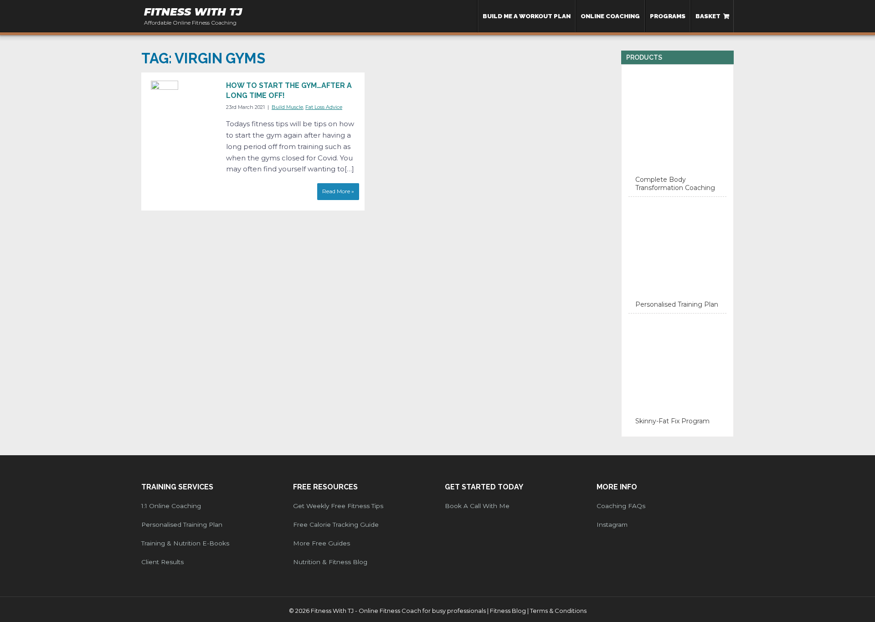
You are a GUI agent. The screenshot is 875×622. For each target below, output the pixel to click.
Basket (708, 16)
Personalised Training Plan (181, 524)
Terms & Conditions (558, 610)
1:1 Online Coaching (171, 505)
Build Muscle (287, 107)
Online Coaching (610, 16)
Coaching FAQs (621, 505)
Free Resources (325, 487)
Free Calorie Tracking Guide (336, 524)
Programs (667, 16)
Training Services (177, 487)
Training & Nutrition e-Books (185, 543)
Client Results (162, 561)
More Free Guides (321, 543)
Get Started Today (484, 487)
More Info (617, 487)
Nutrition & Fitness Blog (330, 561)
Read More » (338, 191)
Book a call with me (477, 505)
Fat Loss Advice (323, 107)
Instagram (612, 524)
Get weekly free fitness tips (338, 505)
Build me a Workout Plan (527, 16)
